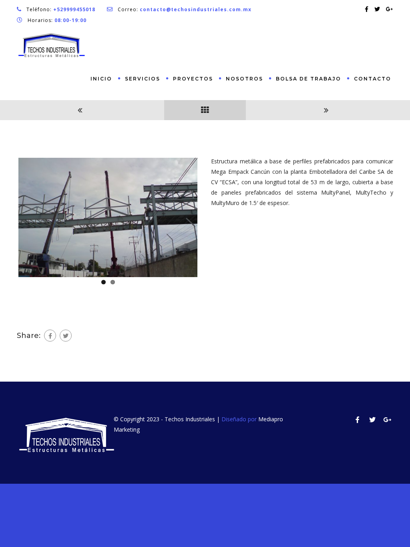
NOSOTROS (244, 79)
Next (209, 216)
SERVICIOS (142, 79)
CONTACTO (372, 79)
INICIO (101, 79)
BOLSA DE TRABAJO (308, 79)
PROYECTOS (193, 79)
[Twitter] (66, 336)
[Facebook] (50, 336)
